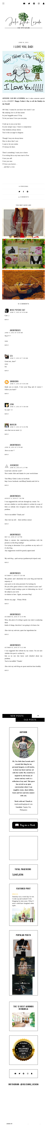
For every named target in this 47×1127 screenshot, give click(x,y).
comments (23, 197)
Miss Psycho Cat (17, 310)
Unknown (14, 381)
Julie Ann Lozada (20, 1124)
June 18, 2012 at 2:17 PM (19, 468)
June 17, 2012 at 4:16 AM (19, 312)
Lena (12, 404)
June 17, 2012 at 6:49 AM (14, 333)
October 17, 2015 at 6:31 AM (15, 575)
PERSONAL (24, 186)
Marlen (13, 424)
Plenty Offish (21, 599)
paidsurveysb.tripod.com (32, 558)
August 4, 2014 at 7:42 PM (14, 498)
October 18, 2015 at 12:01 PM (15, 617)
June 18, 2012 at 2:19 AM (14, 447)
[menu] (3, 3)
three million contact (25, 520)
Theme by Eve (34, 1124)
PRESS (15, 894)
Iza (11, 355)
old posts (30, 719)
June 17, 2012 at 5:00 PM (19, 427)
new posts (17, 716)
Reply (7, 320)
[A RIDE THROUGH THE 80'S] (22, 994)
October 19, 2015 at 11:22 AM (15, 647)
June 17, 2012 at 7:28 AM (19, 358)
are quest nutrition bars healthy (30, 666)
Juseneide (14, 465)
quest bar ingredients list (28, 630)
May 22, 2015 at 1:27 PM (13, 537)
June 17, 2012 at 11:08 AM (19, 407)
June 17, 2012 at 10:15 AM (19, 384)
